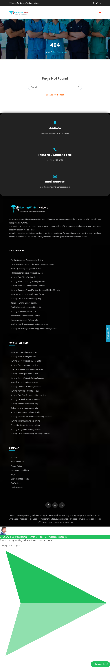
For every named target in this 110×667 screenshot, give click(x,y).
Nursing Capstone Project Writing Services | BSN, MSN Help (35, 290)
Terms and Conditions (20, 470)
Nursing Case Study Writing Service (25, 277)
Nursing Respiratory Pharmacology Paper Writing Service (34, 329)
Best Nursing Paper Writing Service (25, 316)
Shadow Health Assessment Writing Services (29, 324)
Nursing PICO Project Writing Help (25, 391)
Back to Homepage (55, 94)
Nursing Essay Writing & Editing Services (27, 378)
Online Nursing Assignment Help (24, 408)
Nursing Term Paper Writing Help (24, 374)
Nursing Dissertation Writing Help (24, 404)
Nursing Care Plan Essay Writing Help (26, 299)
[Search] (79, 87)
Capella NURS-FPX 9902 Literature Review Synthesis (32, 264)
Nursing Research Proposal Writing (25, 399)
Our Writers (16, 483)
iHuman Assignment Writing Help (24, 320)
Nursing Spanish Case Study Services (26, 387)
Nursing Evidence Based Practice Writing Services (31, 417)
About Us (14, 457)
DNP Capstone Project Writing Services (27, 369)
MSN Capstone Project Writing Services (27, 273)
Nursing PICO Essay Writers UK (23, 311)
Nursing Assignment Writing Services (26, 429)
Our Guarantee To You (20, 479)
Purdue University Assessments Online (27, 260)
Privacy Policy (16, 466)
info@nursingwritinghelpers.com (55, 187)
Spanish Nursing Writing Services (24, 382)
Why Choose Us (17, 462)
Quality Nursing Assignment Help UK (26, 307)
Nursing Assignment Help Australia (25, 412)
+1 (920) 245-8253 (55, 160)
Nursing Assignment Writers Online (25, 421)
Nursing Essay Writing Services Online (26, 361)
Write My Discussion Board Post (24, 352)
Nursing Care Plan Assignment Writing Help (29, 395)
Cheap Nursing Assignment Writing (25, 425)
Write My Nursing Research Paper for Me (27, 294)
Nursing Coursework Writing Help (24, 365)
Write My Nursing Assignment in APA (26, 269)
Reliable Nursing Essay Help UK (23, 303)
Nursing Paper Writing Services (23, 357)
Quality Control (17, 487)
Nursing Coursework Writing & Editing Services (30, 434)
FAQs (13, 475)
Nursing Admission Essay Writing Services (28, 281)
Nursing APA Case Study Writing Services (28, 286)
